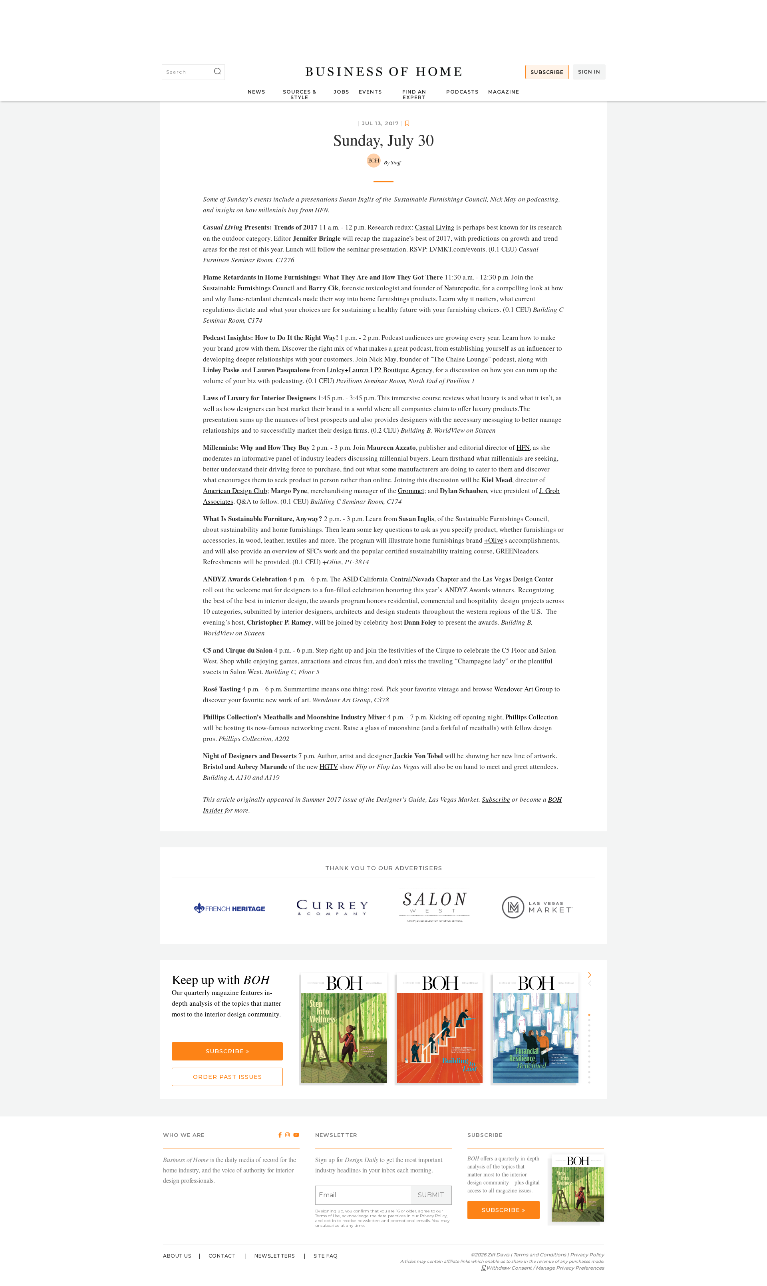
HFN (523, 447)
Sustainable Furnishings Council (249, 287)
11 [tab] (592, 1067)
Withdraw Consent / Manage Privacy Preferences (545, 1268)
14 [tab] (592, 1082)
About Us (177, 1256)
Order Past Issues (227, 1076)
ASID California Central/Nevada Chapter (401, 578)
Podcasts (462, 92)
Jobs (341, 92)
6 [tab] (592, 1041)
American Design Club (235, 490)
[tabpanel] (347, 1029)
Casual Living (435, 227)
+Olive (493, 540)
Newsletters (274, 1256)
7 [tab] (592, 1046)
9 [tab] (592, 1056)
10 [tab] (592, 1062)
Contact (222, 1256)
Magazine (503, 92)
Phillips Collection (531, 716)
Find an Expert (414, 94)
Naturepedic (461, 287)
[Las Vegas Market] (537, 908)
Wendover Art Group (523, 688)
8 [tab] (592, 1051)
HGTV (329, 766)
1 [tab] (592, 1015)
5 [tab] (592, 1036)
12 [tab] (592, 1072)
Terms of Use (327, 1215)
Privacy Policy (433, 1215)
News (256, 92)
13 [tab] (592, 1077)
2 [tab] (592, 1020)
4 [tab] (592, 1030)
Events (370, 92)
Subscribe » (227, 1051)
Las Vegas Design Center (518, 578)
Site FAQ (326, 1256)
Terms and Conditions (539, 1255)
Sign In (589, 72)
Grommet (411, 490)
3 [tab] (592, 1025)
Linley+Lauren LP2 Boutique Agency (379, 369)
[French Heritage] (229, 908)
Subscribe (547, 72)
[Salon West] (434, 908)
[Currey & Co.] (332, 908)
